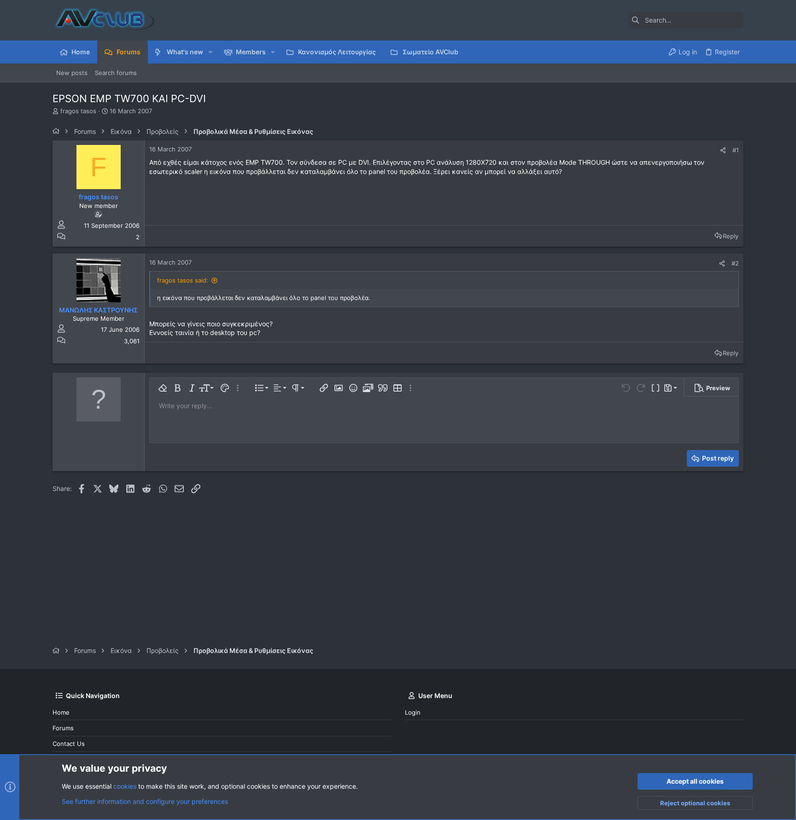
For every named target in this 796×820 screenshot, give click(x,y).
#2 (735, 263)
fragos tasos (78, 111)
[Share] (723, 150)
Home (61, 712)
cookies (124, 786)
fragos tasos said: (182, 280)
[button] (210, 52)
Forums (63, 728)
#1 (735, 150)
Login (413, 712)
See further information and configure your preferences (145, 801)
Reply (730, 236)
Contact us (69, 743)
